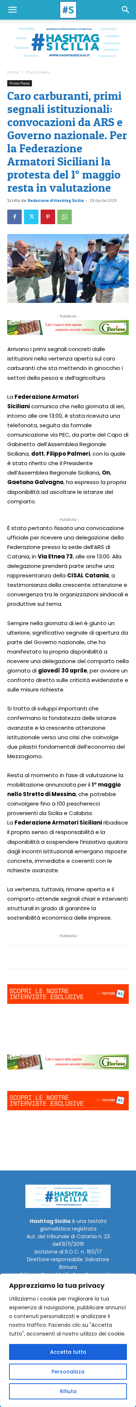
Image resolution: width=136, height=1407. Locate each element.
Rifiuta (68, 1391)
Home (13, 71)
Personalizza (68, 1371)
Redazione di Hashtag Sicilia (56, 200)
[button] (12, 10)
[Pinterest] (48, 217)
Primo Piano (38, 71)
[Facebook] (14, 217)
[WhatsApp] (64, 217)
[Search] (126, 10)
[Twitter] (31, 217)
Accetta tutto (68, 1352)
